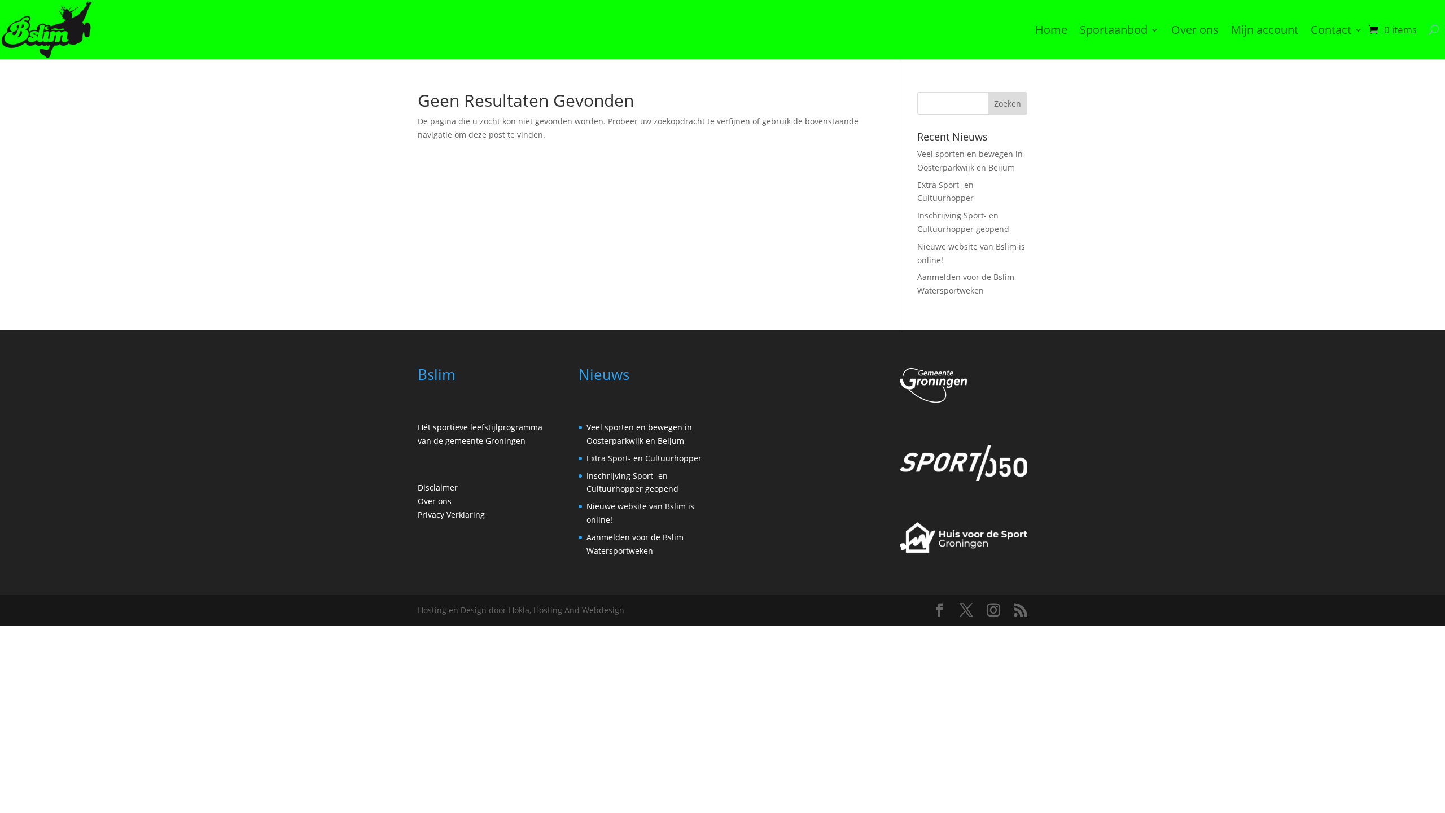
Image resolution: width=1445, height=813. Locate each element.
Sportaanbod (1114, 29)
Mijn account (1264, 29)
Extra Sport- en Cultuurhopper (644, 458)
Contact (1331, 29)
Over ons (1195, 29)
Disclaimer (438, 487)
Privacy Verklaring (451, 514)
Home (1051, 29)
